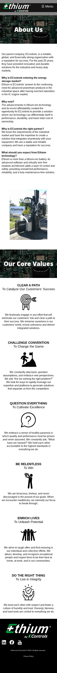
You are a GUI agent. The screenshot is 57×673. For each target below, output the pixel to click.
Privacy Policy (29, 656)
